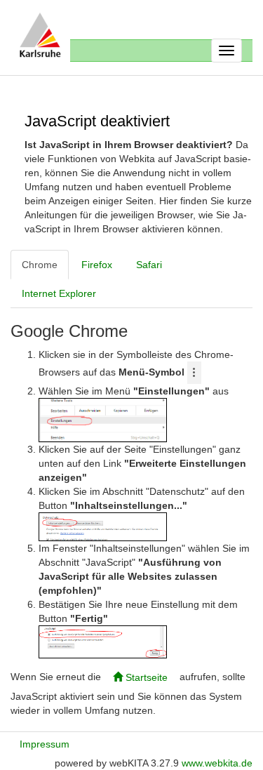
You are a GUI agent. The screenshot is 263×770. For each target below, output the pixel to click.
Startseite (145, 677)
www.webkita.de (217, 763)
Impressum (44, 744)
